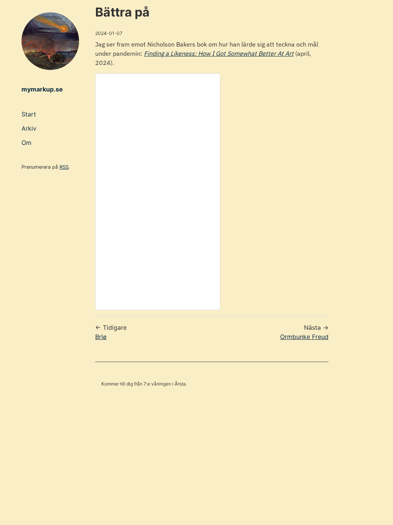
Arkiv (28, 128)
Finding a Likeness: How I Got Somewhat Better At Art (219, 53)
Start (28, 114)
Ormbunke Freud (304, 337)
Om (26, 142)
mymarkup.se (42, 89)
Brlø (101, 337)
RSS (64, 167)
